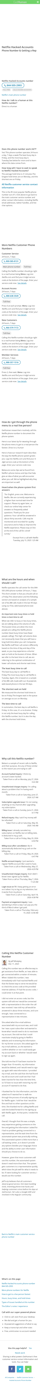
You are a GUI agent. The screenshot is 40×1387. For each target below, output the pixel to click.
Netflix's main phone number (14, 95)
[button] (38, 2)
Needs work (20, 1353)
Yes (30, 1348)
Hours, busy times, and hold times (16, 1298)
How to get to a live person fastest (16, 1294)
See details (22, 283)
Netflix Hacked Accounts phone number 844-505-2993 (18, 1284)
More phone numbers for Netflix (15, 1290)
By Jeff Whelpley (15, 961)
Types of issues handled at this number (18, 1302)
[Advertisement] (20, 128)
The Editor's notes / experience (15, 1306)
